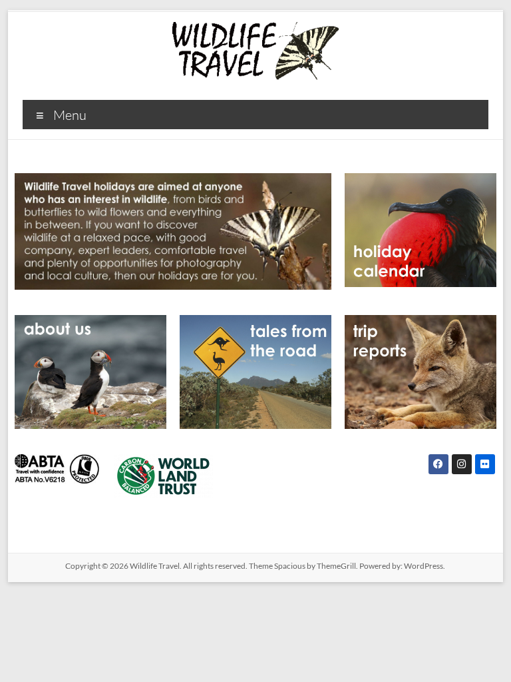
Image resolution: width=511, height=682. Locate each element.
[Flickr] (485, 464)
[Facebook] (438, 464)
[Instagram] (462, 464)
